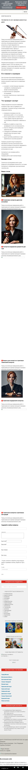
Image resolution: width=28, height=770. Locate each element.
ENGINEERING (7, 596)
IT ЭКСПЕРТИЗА (7, 607)
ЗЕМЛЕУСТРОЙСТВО (8, 595)
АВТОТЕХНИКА (7, 613)
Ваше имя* (3, 544)
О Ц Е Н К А (6, 599)
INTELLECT (6, 612)
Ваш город (3, 555)
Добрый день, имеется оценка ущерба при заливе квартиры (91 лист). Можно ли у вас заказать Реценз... (15, 728)
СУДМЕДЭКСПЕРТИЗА (8, 604)
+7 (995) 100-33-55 (21, 3)
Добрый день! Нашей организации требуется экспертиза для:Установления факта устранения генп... (14, 716)
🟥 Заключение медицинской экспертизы (12, 400)
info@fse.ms (21, 5)
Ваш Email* (3, 541)
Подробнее (23, 766)
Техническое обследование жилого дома (11, 162)
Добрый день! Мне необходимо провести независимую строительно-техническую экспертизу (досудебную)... (15, 724)
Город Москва (5, 674)
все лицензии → (4, 656)
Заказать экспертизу (21, 7)
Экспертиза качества (6, 16)
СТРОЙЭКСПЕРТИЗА (8, 593)
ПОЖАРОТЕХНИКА (8, 603)
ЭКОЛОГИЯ (6, 609)
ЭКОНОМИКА (7, 598)
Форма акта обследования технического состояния (14, 164)
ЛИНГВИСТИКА (7, 606)
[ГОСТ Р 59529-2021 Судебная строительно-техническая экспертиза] (14, 662)
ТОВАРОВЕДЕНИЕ (7, 610)
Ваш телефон (4, 550)
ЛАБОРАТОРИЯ (7, 615)
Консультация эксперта (14, 705)
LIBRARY (5, 616)
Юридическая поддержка (14, 581)
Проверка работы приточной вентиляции (11, 155)
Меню (25, 12)
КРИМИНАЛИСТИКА (8, 601)
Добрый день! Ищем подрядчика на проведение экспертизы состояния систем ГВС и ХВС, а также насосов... (14, 712)
